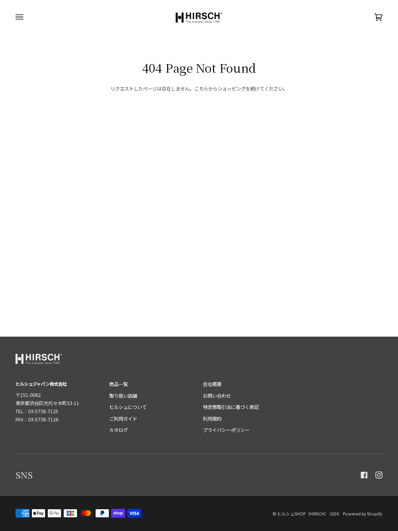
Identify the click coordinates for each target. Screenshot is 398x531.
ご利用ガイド (123, 418)
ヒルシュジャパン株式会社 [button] (41, 384)
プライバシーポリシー (226, 429)
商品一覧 (118, 384)
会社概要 (212, 384)
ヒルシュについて (128, 406)
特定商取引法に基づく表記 (231, 406)
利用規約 (212, 418)
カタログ (118, 429)
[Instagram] (378, 475)
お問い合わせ (217, 395)
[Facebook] (364, 475)
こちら (201, 88)
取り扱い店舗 (123, 395)
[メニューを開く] (27, 17)
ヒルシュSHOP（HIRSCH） (303, 513)
